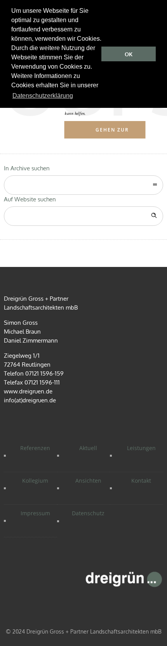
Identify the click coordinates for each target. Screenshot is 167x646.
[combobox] (83, 185)
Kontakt (141, 480)
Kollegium (35, 480)
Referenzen (35, 448)
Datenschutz (88, 513)
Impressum (35, 513)
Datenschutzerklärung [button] (42, 95)
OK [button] (128, 54)
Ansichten (88, 480)
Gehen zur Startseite (113, 132)
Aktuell (88, 448)
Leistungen (141, 448)
